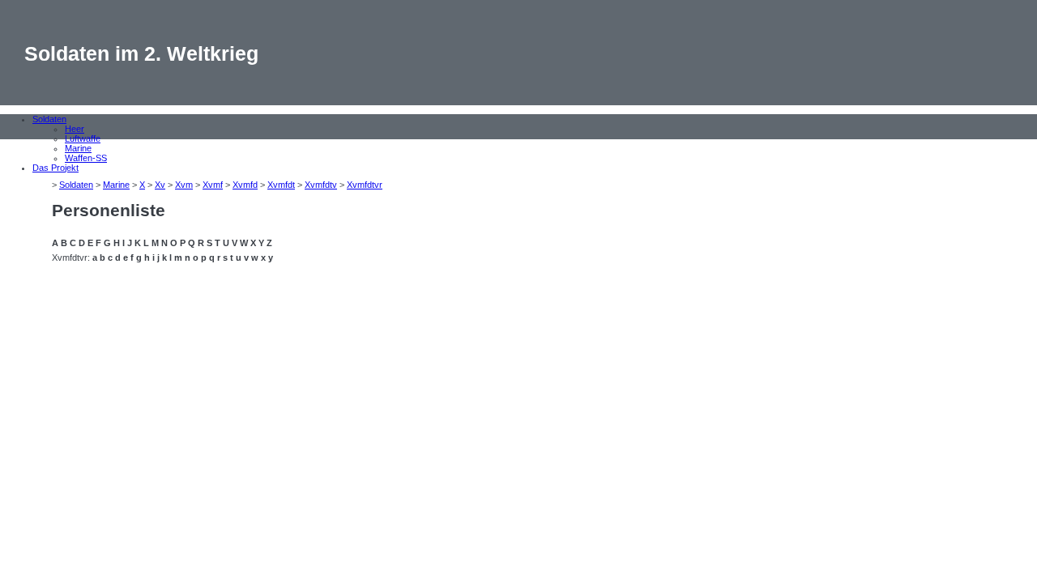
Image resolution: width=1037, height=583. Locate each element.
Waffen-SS (86, 158)
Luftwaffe (82, 138)
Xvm (184, 184)
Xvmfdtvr (364, 184)
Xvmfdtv (321, 184)
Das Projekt (55, 167)
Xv (160, 184)
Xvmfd (245, 184)
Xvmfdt (281, 184)
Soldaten (49, 119)
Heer (74, 129)
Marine (78, 148)
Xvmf (213, 184)
